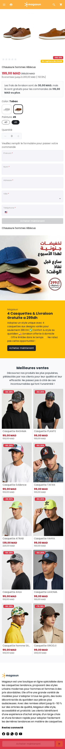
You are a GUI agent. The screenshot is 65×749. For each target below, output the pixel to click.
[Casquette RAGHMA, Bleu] (17, 409)
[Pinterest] (17, 733)
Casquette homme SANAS (17, 645)
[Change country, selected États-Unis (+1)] (6, 212)
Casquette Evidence (14, 485)
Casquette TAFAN (44, 485)
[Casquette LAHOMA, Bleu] (48, 570)
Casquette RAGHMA (14, 431)
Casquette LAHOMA (45, 592)
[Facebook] (4, 733)
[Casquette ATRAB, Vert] (17, 516)
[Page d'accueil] (32, 4)
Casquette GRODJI (45, 645)
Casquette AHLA (12, 592)
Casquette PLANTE (45, 431)
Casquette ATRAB (13, 538)
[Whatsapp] (12, 733)
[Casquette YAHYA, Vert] (48, 516)
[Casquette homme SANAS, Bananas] (17, 623)
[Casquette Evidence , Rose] (17, 462)
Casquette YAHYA (44, 538)
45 (15, 122)
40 (5, 122)
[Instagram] (8, 733)
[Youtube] (20, 733)
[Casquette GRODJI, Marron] (48, 623)
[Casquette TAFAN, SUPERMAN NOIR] (48, 462)
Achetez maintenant (21, 348)
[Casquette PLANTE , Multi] (48, 409)
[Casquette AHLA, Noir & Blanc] (17, 570)
